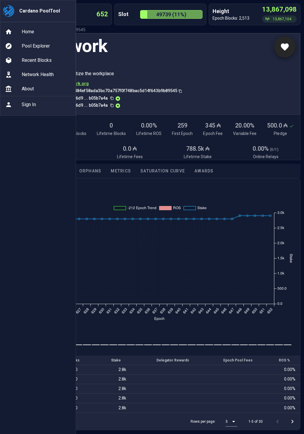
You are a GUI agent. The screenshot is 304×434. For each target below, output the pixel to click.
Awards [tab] (204, 171)
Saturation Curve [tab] (162, 171)
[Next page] (292, 421)
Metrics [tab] (121, 171)
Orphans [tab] (90, 171)
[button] (231, 421)
